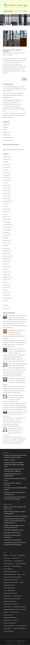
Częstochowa (7, 566)
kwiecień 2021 (7, 209)
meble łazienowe (8, 596)
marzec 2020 (6, 243)
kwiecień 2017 (7, 285)
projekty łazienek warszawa (19, 606)
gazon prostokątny (8, 569)
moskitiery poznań (17, 596)
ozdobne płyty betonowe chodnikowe (12, 598)
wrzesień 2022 (7, 196)
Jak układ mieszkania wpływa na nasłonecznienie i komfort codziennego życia (14, 109)
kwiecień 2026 (7, 164)
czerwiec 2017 (7, 279)
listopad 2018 (6, 274)
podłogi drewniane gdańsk (10, 601)
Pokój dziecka (6, 135)
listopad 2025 (6, 175)
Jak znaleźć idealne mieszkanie (12, 540)
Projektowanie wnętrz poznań (10, 604)
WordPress (20, 642)
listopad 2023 (6, 193)
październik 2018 (7, 277)
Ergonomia (6, 124)
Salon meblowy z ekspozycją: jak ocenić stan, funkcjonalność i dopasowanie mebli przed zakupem (14, 89)
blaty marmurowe (8, 561)
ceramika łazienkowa (21, 563)
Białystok (6, 555)
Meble (4, 129)
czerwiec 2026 (7, 159)
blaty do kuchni (7, 558)
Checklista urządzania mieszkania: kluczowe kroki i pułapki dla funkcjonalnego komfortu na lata (12, 102)
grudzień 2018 (7, 272)
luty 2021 (5, 214)
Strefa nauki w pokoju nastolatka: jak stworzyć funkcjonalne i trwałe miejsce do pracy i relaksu (17, 317)
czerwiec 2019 (7, 266)
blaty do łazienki (16, 558)
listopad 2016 (6, 295)
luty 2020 (5, 245)
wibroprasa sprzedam (9, 631)
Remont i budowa (8, 137)
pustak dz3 (23, 609)
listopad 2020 (6, 222)
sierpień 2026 (7, 156)
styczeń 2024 (6, 190)
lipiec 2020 (6, 232)
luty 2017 (5, 290)
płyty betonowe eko (8, 615)
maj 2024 (5, 183)
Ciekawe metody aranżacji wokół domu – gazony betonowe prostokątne (14, 414)
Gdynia (19, 574)
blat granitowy (21, 555)
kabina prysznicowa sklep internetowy (12, 577)
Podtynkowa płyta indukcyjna (12, 532)
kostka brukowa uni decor (10, 588)
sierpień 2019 (7, 261)
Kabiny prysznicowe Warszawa (11, 582)
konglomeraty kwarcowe (9, 585)
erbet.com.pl (16, 53)
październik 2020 (7, 224)
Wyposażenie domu (8, 140)
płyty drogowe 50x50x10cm (10, 617)
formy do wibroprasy (16, 566)
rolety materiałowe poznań (10, 623)
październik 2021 (7, 201)
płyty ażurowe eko (15, 612)
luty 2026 (5, 169)
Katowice (22, 582)
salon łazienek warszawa (9, 625)
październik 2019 (7, 256)
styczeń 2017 (6, 293)
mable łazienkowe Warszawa (10, 593)
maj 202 (5, 300)
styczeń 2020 (6, 248)
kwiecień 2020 (7, 240)
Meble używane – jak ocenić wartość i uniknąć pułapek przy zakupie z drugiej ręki (17, 351)
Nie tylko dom (7, 132)
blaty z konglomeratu (18, 561)
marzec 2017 (6, 287)
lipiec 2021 (6, 203)
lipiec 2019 (6, 264)
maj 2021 (5, 206)
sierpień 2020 (7, 230)
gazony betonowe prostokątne (11, 571)
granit (23, 574)
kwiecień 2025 (7, 177)
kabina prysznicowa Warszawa (11, 579)
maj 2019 (5, 269)
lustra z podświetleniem (9, 590)
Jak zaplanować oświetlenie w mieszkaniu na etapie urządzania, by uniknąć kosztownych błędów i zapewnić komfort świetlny (14, 334)
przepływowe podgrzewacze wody (11, 609)
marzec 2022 (6, 198)
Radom (16, 620)
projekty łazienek (8, 606)
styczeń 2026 (6, 172)
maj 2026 (5, 162)
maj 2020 (5, 238)
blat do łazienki (13, 555)
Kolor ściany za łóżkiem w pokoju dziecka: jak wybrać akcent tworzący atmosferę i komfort (17, 366)
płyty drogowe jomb (8, 620)
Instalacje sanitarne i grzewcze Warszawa (12, 50)
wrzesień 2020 (7, 227)
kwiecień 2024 (7, 185)
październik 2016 (7, 298)
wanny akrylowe (7, 628)
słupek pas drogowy (21, 625)
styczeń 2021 (6, 217)
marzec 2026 (6, 167)
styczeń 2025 (6, 180)
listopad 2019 (6, 253)
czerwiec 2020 (7, 235)
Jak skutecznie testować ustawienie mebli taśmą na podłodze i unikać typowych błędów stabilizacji (14, 115)
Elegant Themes (20, 640)
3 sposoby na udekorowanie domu (13, 530)
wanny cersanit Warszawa (19, 628)
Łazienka (9, 55)
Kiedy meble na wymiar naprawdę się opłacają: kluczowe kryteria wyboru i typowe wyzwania (13, 95)
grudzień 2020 (7, 219)
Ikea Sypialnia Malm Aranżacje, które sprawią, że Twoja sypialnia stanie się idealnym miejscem (14, 521)
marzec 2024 (6, 188)
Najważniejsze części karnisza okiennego (15, 516)
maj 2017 (5, 282)
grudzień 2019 (7, 251)
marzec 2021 (6, 211)
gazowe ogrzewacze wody (10, 574)
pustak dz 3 (6, 612)
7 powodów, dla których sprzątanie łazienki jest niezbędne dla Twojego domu (14, 464)
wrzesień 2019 (7, 258)
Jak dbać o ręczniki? (9, 460)
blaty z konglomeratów (9, 563)
